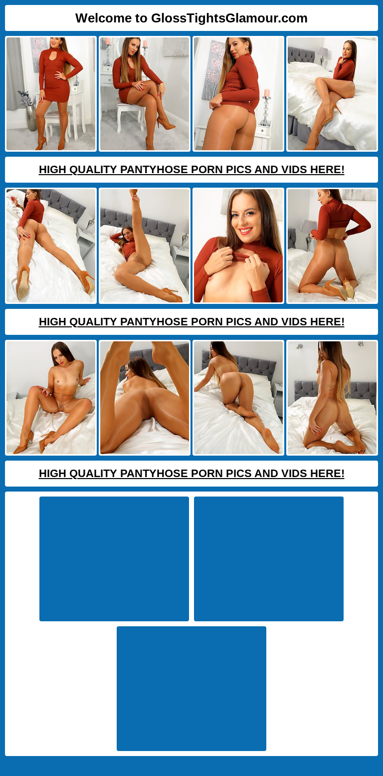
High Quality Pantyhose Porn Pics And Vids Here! (192, 169)
